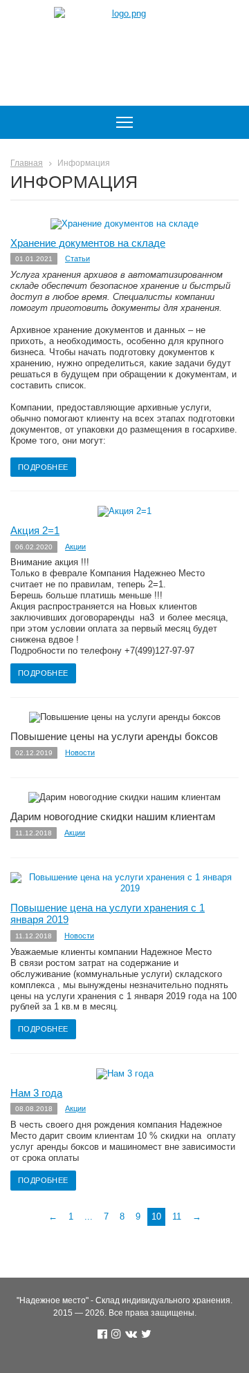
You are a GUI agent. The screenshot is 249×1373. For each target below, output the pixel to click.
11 (176, 1216)
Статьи (77, 258)
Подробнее (43, 467)
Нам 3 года (36, 1093)
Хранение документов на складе (87, 243)
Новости (80, 752)
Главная (26, 163)
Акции (75, 546)
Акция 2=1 (34, 530)
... (88, 1216)
